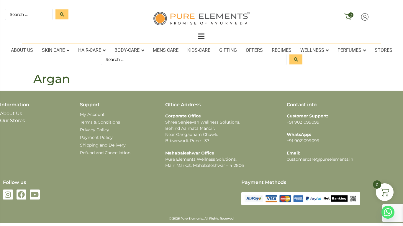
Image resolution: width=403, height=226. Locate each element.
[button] (201, 36)
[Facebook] (22, 195)
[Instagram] (8, 195)
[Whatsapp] (387, 212)
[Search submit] (61, 14)
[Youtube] (35, 195)
